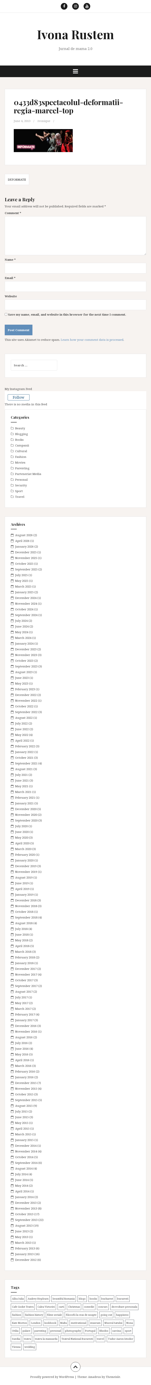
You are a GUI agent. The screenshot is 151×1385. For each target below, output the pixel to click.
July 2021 (21, 775)
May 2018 (21, 940)
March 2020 (23, 849)
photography (73, 1330)
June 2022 (22, 729)
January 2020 (24, 860)
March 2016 (23, 1066)
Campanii (22, 445)
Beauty (20, 428)
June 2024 (22, 626)
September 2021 (26, 763)
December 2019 (26, 866)
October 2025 (24, 563)
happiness (122, 1315)
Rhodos (103, 1330)
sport (128, 1330)
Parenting (22, 468)
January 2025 (24, 592)
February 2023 (25, 689)
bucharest (107, 1298)
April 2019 (22, 889)
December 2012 (26, 1260)
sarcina (116, 1330)
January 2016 (24, 1077)
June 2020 (22, 832)
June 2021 (22, 780)
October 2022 (24, 706)
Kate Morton (19, 1323)
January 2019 (24, 894)
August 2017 (24, 991)
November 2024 (26, 603)
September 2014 (26, 1163)
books (93, 1298)
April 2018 (22, 946)
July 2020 (21, 826)
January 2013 (24, 1254)
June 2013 (22, 1231)
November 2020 (26, 815)
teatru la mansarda (46, 1339)
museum (95, 1323)
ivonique (44, 121)
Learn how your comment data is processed (92, 340)
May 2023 (21, 683)
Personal (21, 479)
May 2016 (21, 1054)
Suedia (16, 1339)
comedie (89, 1306)
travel (100, 1339)
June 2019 (22, 883)
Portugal (90, 1330)
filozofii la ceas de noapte (81, 1315)
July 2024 (21, 621)
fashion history (34, 1315)
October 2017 (24, 980)
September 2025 (26, 569)
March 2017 (23, 1009)
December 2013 (26, 1203)
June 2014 (22, 1180)
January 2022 (24, 752)
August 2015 (24, 1106)
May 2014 (21, 1185)
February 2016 (25, 1071)
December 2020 (26, 809)
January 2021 (24, 803)
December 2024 (26, 598)
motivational (78, 1323)
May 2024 (21, 632)
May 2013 (21, 1237)
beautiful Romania (63, 1298)
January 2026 (24, 546)
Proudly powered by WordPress (52, 1377)
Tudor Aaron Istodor (120, 1339)
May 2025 (21, 581)
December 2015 (26, 1083)
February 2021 (25, 797)
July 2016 (21, 1043)
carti (61, 1306)
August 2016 (24, 1037)
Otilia (15, 1330)
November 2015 (26, 1088)
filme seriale (54, 1315)
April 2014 (22, 1191)
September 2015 (26, 1100)
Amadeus (94, 1377)
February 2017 (25, 1014)
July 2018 (21, 929)
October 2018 (24, 912)
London (35, 1323)
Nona (129, 1323)
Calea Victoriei (46, 1306)
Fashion (20, 457)
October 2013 (24, 1214)
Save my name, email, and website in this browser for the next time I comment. (67, 314)
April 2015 (22, 1128)
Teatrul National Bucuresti (77, 1339)
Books (19, 440)
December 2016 (26, 1026)
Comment (13, 213)
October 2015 (24, 1094)
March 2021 (23, 792)
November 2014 (26, 1151)
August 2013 (24, 1225)
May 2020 (21, 837)
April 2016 (22, 1060)
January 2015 (24, 1140)
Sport (19, 491)
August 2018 (24, 923)
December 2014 (26, 1146)
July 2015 (21, 1111)
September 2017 (26, 986)
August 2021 (24, 769)
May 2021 (21, 786)
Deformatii (17, 179)
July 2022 (21, 723)
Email (10, 278)
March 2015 (23, 1134)
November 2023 (26, 655)
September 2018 (26, 917)
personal (55, 1330)
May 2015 (21, 1123)
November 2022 (26, 700)
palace (26, 1330)
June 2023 (22, 678)
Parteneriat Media (28, 474)
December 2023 (26, 649)
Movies (20, 462)
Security (21, 485)
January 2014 (24, 1197)
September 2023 (26, 666)
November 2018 (26, 906)
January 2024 (24, 643)
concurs (103, 1306)
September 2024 (26, 615)
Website (11, 296)
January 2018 (24, 963)
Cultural (21, 451)
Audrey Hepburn (38, 1298)
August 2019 (24, 877)
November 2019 (26, 872)
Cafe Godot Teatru (23, 1306)
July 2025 (21, 575)
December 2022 (26, 695)
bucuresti (122, 1298)
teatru (27, 1339)
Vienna (16, 1347)
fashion (16, 1315)
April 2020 (22, 843)
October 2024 (24, 609)
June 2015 (22, 1117)
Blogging (21, 434)
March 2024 (23, 638)
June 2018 (22, 934)
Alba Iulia (18, 1298)
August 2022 (24, 718)
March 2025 (23, 586)
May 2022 (21, 735)
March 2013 (23, 1243)
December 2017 (26, 969)
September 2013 (26, 1220)
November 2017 (26, 974)
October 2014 (24, 1157)
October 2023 (24, 660)
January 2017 (24, 1020)
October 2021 (24, 757)
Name (10, 259)
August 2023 (24, 672)
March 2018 (23, 952)
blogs (82, 1298)
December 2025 (26, 552)
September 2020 (26, 820)
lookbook (50, 1323)
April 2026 (22, 541)
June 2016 (22, 1049)
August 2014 (24, 1168)
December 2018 (26, 900)
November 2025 (26, 558)
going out (106, 1315)
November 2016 (26, 1031)
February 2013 (25, 1248)
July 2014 (21, 1174)
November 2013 (26, 1208)
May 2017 (21, 1003)
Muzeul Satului (113, 1323)
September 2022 (26, 712)
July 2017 (21, 997)
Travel (19, 497)
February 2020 (25, 855)
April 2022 (22, 740)
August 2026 (24, 535)
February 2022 (25, 746)
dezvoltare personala (124, 1306)
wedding (29, 1347)
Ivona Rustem (75, 34)
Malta (63, 1323)
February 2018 (25, 957)
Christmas (74, 1306)
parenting (40, 1330)
